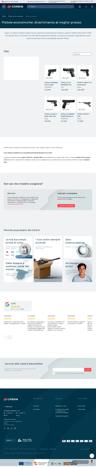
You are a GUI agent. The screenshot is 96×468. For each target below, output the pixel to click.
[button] (50, 6)
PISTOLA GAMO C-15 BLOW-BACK (84, 84)
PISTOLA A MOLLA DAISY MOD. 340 (51, 115)
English (30, 453)
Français (24, 453)
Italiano (18, 453)
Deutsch (35, 453)
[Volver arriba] (92, 449)
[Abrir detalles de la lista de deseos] (92, 456)
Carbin (4, 16)
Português (12, 453)
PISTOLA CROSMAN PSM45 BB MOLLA (67, 115)
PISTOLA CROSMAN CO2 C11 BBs (51, 84)
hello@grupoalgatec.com (16, 204)
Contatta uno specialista (66, 206)
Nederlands (42, 453)
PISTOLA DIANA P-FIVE (83, 115)
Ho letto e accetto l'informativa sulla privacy (70, 373)
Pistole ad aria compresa (15, 16)
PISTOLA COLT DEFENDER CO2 (66, 84)
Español (6, 453)
